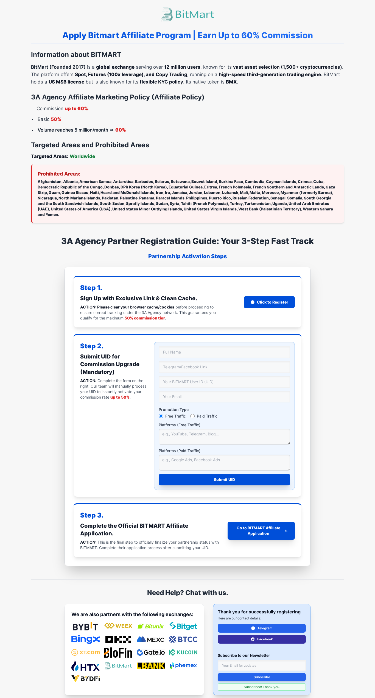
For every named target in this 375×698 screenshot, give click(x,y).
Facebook (265, 639)
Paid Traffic (207, 416)
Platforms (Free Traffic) (179, 424)
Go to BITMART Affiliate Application (258, 530)
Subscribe (262, 677)
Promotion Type (174, 409)
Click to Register (272, 302)
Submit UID (224, 479)
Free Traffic (175, 416)
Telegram (265, 628)
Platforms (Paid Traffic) (179, 450)
